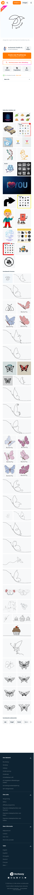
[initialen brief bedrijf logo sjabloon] (11, 167)
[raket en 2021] (17, 239)
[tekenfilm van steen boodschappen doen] (11, 291)
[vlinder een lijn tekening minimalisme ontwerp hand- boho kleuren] (17, 785)
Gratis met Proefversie (17, 55)
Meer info (6, 79)
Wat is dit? (18, 75)
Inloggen (25, 2)
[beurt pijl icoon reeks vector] (10, 255)
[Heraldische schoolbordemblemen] (10, 222)
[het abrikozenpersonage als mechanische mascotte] (10, 336)
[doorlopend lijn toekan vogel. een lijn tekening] (10, 800)
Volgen (28, 49)
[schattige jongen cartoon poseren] (22, 271)
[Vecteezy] (3, 2)
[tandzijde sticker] (22, 153)
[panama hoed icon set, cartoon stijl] (11, 128)
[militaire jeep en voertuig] (10, 140)
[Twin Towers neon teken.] (8, 117)
